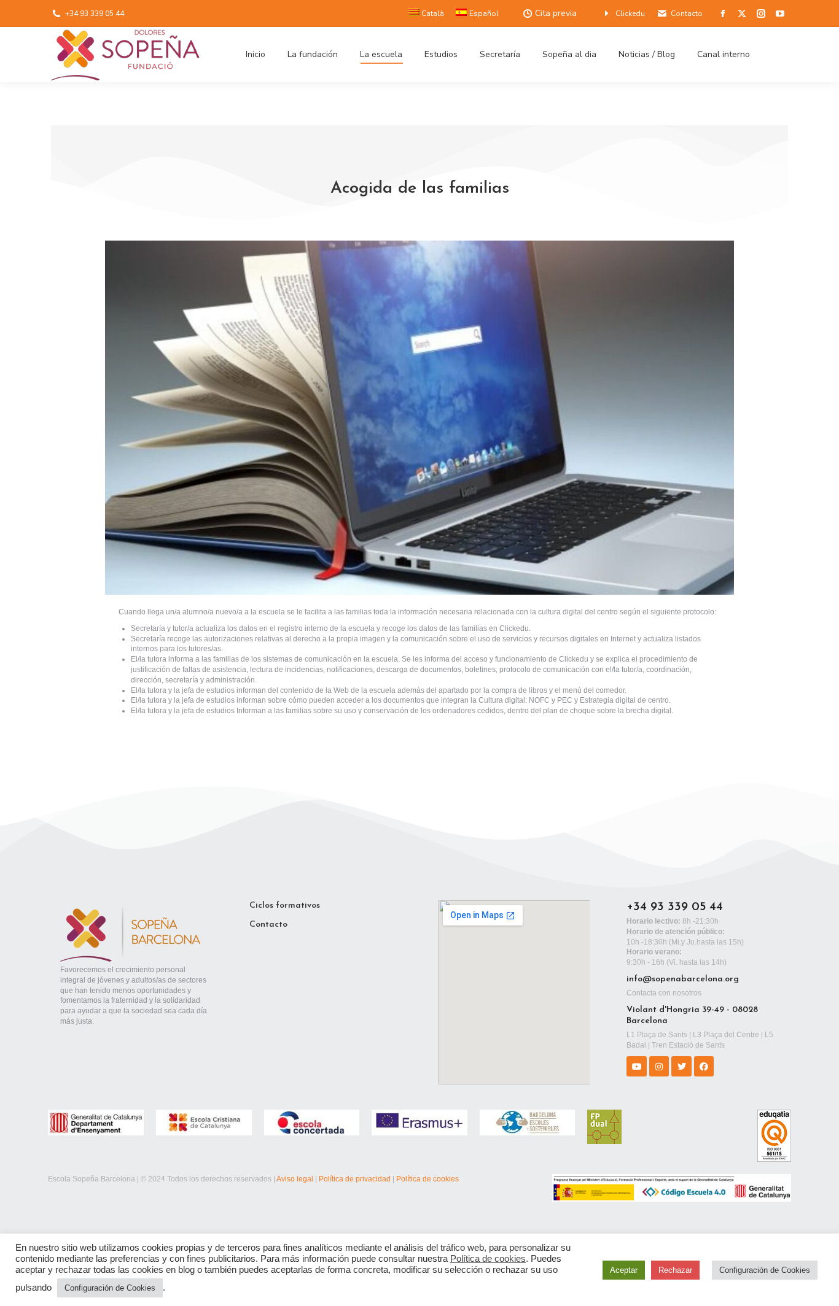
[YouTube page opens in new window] (780, 13)
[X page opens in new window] (742, 13)
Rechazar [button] (675, 1270)
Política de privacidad (355, 1179)
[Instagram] (659, 1066)
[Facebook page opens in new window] (723, 13)
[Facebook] (704, 1066)
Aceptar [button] (624, 1270)
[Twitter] (681, 1066)
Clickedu (630, 13)
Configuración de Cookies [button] (109, 1287)
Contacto (687, 13)
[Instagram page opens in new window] (761, 13)
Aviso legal (294, 1179)
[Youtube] (636, 1066)
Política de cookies (427, 1179)
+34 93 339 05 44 (94, 13)
